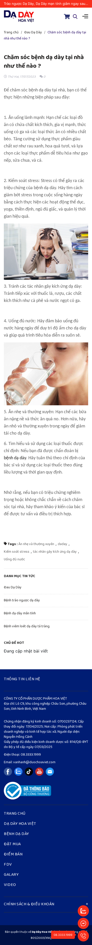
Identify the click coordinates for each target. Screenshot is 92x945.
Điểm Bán (13, 855)
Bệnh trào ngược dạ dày (22, 600)
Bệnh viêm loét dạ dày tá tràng (27, 626)
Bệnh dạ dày (16, 834)
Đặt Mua (12, 844)
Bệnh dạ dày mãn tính (20, 613)
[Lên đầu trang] (83, 898)
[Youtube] (39, 772)
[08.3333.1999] (83, 935)
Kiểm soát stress (16, 551)
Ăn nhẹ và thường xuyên (36, 544)
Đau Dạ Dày (12, 587)
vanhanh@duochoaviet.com (34, 762)
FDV (8, 865)
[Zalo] (18, 772)
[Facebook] (8, 772)
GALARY (11, 875)
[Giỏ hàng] (67, 16)
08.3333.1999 (31, 755)
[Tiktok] (29, 772)
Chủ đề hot (14, 643)
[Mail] (50, 772)
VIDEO (10, 885)
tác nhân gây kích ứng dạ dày (55, 551)
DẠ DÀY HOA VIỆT (20, 824)
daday (62, 544)
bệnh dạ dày (15, 458)
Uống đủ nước (14, 559)
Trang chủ (15, 814)
